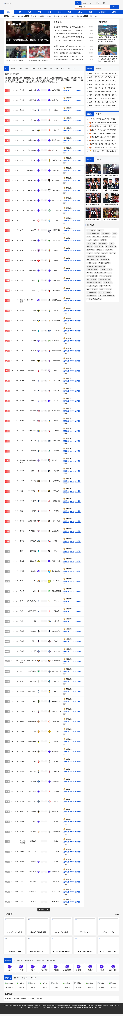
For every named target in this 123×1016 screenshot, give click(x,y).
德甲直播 (56, 16)
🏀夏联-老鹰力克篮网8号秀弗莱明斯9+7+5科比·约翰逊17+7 (103, 137)
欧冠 (44, 80)
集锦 (60, 12)
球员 (114, 12)
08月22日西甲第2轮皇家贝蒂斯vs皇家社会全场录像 (103, 77)
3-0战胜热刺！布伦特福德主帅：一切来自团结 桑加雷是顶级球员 (69, 30)
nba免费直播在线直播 (41, 78)
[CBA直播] (39, 998)
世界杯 (33, 80)
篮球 (29, 12)
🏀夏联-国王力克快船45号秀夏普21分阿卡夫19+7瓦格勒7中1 (103, 140)
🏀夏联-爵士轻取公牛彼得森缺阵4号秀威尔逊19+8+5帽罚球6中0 (103, 133)
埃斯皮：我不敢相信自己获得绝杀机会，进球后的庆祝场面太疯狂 (69, 56)
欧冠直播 (79, 16)
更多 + (117, 914)
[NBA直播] (15, 998)
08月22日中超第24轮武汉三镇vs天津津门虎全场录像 (103, 73)
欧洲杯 (28, 80)
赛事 (90, 12)
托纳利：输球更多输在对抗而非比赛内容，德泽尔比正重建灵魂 (69, 53)
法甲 (48, 80)
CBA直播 (20, 16)
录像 (49, 12)
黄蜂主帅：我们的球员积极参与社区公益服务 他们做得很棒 (69, 27)
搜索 (91, 16)
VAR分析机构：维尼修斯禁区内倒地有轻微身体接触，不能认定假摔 (69, 49)
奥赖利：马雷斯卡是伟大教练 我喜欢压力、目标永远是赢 (69, 46)
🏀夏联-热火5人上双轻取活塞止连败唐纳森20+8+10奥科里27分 (103, 123)
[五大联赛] (23, 998)
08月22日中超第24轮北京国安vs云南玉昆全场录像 (103, 81)
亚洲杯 (39, 80)
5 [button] (19, 23)
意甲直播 (64, 16)
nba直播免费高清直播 (56, 78)
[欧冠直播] (31, 998)
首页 (9, 12)
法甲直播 (71, 16)
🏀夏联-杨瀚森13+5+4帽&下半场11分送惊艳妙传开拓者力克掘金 (103, 126)
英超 (13, 80)
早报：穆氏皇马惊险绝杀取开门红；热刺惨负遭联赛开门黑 (69, 40)
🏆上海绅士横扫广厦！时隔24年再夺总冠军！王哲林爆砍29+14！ (103, 151)
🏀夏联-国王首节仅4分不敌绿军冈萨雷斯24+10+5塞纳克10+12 (103, 130)
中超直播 (41, 16)
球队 (80, 12)
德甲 (53, 80)
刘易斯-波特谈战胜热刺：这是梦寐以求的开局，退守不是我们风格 (69, 33)
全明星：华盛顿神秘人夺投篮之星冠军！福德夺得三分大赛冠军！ (103, 119)
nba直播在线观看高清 (70, 78)
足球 (19, 12)
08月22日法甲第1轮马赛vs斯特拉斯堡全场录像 (103, 88)
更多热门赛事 (43, 910)
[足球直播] (8, 998)
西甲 (18, 80)
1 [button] (9, 23)
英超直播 (33, 16)
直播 (39, 12)
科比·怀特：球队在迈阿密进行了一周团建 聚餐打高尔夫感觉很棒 (69, 37)
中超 (22, 80)
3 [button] (14, 23)
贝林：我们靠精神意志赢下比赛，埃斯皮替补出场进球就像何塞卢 (69, 60)
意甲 (57, 80)
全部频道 (102, 12)
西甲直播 (48, 16)
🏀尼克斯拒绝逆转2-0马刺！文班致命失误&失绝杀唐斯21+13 (103, 147)
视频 (70, 12)
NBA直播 (12, 16)
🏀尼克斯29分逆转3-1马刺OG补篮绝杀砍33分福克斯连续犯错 (103, 144)
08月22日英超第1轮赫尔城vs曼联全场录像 (103, 84)
